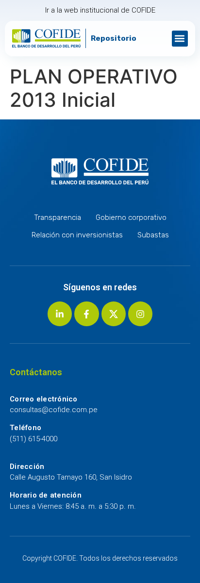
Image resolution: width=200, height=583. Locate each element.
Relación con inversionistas (77, 235)
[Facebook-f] (86, 313)
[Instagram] (140, 313)
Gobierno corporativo (131, 217)
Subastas (153, 235)
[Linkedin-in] (60, 313)
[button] (180, 39)
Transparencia (57, 217)
